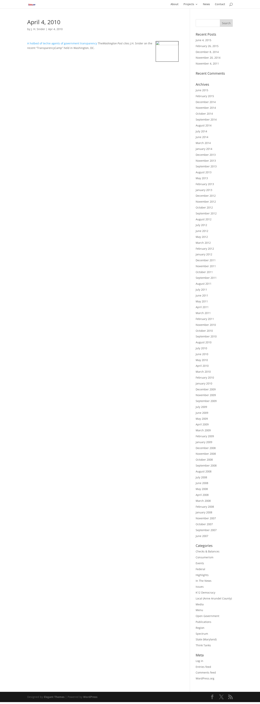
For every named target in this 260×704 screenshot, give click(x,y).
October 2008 (204, 459)
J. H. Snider (38, 29)
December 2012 (206, 195)
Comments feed (206, 672)
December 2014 (206, 102)
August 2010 (203, 342)
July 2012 (201, 225)
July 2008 (201, 477)
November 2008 (206, 453)
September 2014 (206, 119)
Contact (220, 4)
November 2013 (206, 160)
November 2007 (206, 518)
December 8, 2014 (207, 52)
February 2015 (205, 96)
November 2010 (206, 325)
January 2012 (204, 254)
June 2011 (202, 295)
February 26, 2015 (207, 46)
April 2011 (202, 307)
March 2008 (203, 501)
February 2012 (205, 248)
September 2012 (206, 213)
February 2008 (205, 506)
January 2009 (204, 442)
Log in (199, 661)
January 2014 (204, 149)
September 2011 (206, 278)
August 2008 (203, 471)
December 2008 (206, 448)
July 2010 (201, 348)
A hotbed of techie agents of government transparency (62, 43)
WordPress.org (205, 678)
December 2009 (206, 389)
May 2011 (202, 301)
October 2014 (204, 113)
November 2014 (206, 107)
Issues (200, 586)
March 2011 (203, 313)
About (175, 4)
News (206, 4)
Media (200, 604)
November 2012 (206, 201)
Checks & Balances (207, 551)
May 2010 (202, 360)
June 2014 (202, 137)
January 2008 (204, 512)
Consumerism (204, 557)
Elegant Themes (54, 697)
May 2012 (202, 237)
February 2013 (205, 184)
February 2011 (205, 319)
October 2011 (204, 272)
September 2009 (206, 401)
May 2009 (202, 418)
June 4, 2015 (203, 40)
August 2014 (203, 125)
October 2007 (204, 524)
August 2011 (203, 283)
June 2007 (202, 536)
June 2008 (202, 483)
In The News (203, 581)
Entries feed (203, 667)
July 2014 (201, 131)
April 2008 (202, 495)
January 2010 (204, 383)
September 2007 (206, 530)
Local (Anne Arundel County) (214, 598)
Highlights (202, 575)
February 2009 (205, 436)
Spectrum (202, 633)
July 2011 (201, 289)
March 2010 (203, 371)
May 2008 (202, 489)
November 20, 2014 (208, 57)
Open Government (207, 616)
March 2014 (203, 143)
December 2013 (206, 155)
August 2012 (203, 219)
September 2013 (206, 166)
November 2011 (206, 266)
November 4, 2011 (207, 63)
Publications (203, 622)
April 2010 (202, 366)
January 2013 (204, 190)
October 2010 (204, 330)
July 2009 (201, 407)
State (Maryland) (206, 639)
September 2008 (206, 465)
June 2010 (202, 354)
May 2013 (202, 178)
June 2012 (202, 231)
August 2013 (203, 172)
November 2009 (206, 395)
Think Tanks (203, 645)
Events (200, 563)
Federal (200, 569)
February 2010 (205, 377)
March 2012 (203, 243)
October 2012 (204, 207)
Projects (188, 4)
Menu (199, 610)
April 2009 (202, 424)
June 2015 (202, 90)
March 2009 (203, 430)
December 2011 (206, 260)
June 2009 (202, 413)
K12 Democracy (205, 592)
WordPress (90, 697)
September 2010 (206, 336)
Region (200, 628)
